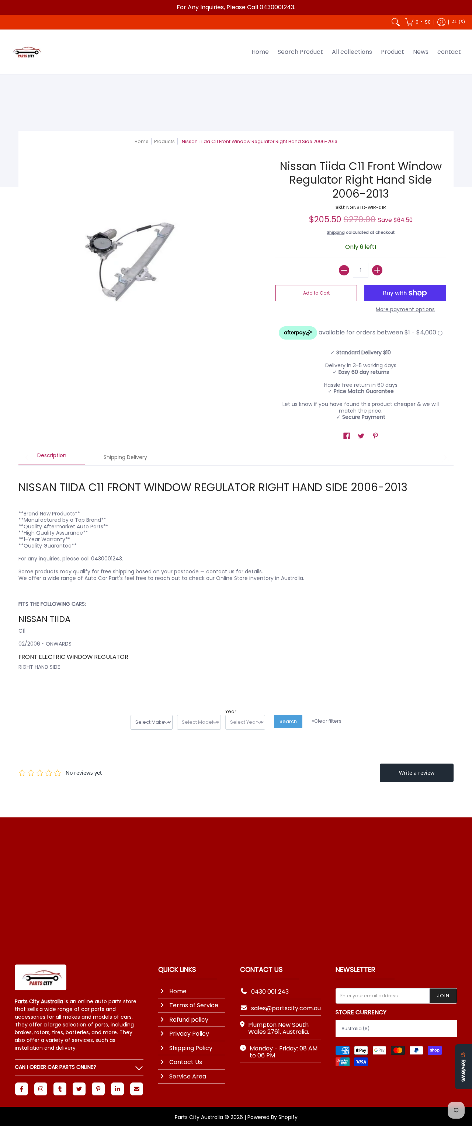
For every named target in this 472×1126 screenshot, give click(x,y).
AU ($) (458, 22)
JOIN (443, 995)
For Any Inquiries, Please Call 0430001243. (236, 7)
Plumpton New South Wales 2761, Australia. (278, 1028)
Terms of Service (193, 1005)
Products (164, 141)
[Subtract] (344, 270)
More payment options (405, 309)
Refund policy (188, 1019)
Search (288, 721)
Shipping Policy (190, 1048)
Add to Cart (316, 293)
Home (142, 141)
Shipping (336, 232)
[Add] (377, 270)
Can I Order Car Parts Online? (55, 1067)
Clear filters (326, 720)
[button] (418, 22)
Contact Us (185, 1062)
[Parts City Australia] (25, 52)
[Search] (395, 22)
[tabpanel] (236, 577)
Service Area (187, 1076)
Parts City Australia (199, 1117)
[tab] (51, 458)
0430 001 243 (270, 991)
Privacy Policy (189, 1033)
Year (230, 711)
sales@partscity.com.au (286, 1008)
